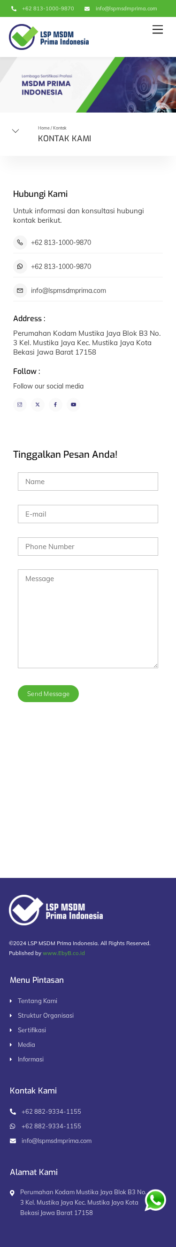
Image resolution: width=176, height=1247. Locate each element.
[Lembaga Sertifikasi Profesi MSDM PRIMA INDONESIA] (49, 46)
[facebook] (55, 403)
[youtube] (73, 403)
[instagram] (20, 403)
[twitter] (38, 403)
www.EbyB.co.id (64, 952)
